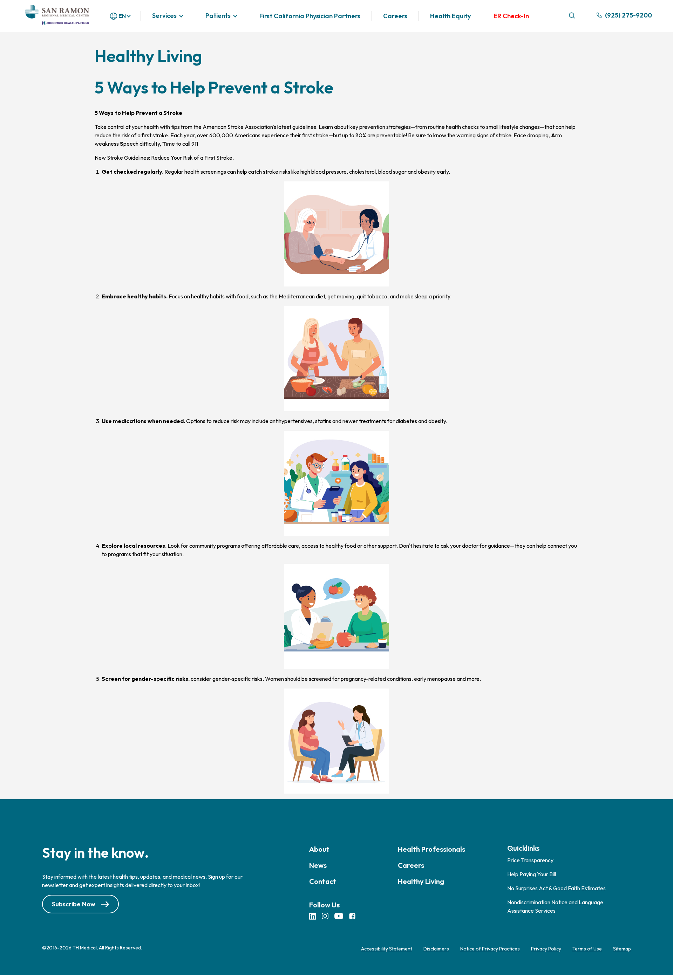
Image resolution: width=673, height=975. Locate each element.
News (318, 865)
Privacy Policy (546, 949)
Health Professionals (431, 849)
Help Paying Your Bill (531, 874)
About (319, 849)
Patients (218, 16)
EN (122, 15)
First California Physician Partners (309, 16)
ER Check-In (511, 16)
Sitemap (622, 949)
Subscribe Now (73, 904)
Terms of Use (587, 949)
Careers (395, 16)
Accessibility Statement (386, 949)
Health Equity (450, 16)
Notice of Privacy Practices (490, 949)
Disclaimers (436, 949)
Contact (322, 881)
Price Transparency (530, 860)
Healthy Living (421, 881)
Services (164, 16)
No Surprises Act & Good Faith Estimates (556, 888)
